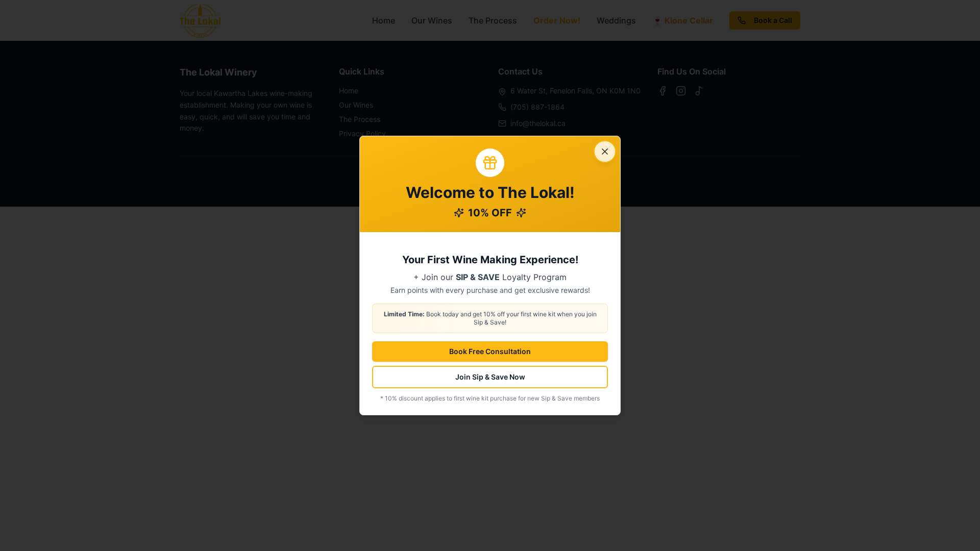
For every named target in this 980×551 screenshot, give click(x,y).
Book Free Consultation (490, 351)
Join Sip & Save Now (490, 376)
